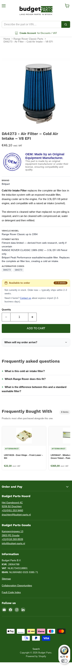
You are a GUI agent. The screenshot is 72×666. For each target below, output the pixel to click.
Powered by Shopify (36, 656)
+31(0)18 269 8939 (12, 539)
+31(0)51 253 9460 (12, 510)
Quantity (6, 309)
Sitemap (6, 578)
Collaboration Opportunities (17, 585)
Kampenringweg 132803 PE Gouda (12, 533)
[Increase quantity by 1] (32, 317)
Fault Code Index (11, 592)
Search (36, 649)
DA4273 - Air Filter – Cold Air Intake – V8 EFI (28, 41)
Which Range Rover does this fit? (25, 378)
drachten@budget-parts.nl (16, 514)
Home (6, 38)
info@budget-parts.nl (13, 543)
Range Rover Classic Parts (28, 38)
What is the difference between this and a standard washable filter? (34, 389)
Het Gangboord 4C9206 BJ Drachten (12, 504)
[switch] (64, 661)
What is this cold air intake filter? (25, 371)
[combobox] (31, 24)
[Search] (65, 24)
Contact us (25, 298)
